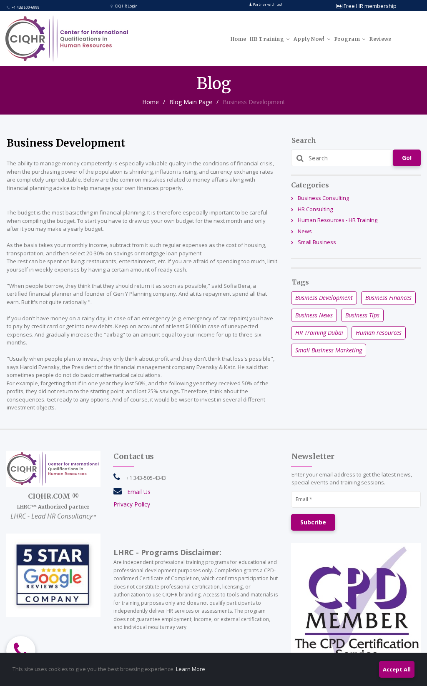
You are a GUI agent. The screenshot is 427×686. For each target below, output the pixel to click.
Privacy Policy (131, 504)
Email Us (139, 492)
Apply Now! (309, 39)
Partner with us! (267, 4)
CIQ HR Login (124, 6)
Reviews (380, 39)
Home (238, 39)
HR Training (267, 39)
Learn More (190, 669)
